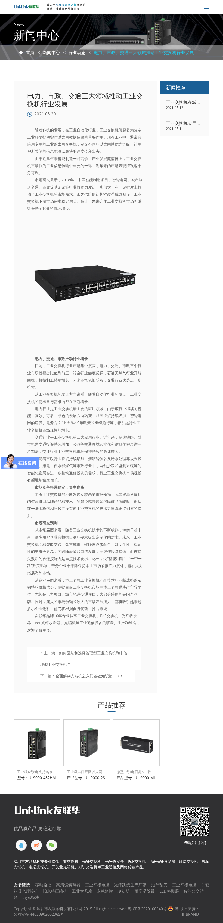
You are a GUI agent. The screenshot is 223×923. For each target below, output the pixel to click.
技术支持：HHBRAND (189, 911)
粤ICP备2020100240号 (147, 908)
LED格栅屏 (169, 891)
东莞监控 (105, 891)
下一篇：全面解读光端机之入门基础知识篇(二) (79, 675)
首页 (30, 53)
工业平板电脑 (97, 884)
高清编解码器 (68, 884)
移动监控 (43, 884)
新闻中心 (51, 53)
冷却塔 (123, 891)
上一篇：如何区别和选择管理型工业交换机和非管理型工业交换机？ (84, 658)
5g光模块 (30, 897)
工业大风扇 (82, 891)
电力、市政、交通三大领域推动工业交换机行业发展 (144, 53)
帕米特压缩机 (55, 891)
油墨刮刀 (159, 884)
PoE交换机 (109, 615)
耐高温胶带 (144, 891)
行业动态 (77, 53)
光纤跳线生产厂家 (130, 884)
